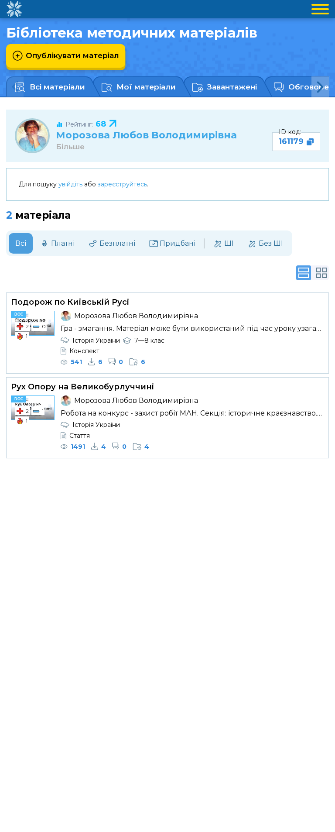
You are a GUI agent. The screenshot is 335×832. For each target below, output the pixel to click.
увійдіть (70, 184)
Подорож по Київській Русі (70, 302)
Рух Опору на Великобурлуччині (82, 387)
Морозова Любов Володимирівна (146, 135)
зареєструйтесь (122, 184)
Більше (70, 146)
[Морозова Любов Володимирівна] (32, 135)
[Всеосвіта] (14, 9)
